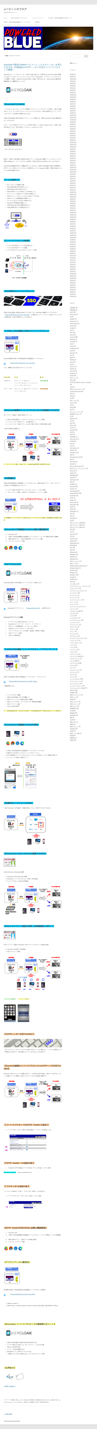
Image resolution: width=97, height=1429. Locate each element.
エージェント (73, 595)
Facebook (72, 373)
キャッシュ (73, 602)
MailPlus (72, 450)
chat (71, 344)
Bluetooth (72, 339)
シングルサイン (74, 618)
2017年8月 (73, 257)
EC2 (71, 364)
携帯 (71, 717)
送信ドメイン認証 (75, 733)
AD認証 (13, 1400)
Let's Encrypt (73, 439)
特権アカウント (74, 726)
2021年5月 (73, 183)
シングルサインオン (75, 620)
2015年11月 (73, 276)
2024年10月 (73, 97)
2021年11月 (73, 169)
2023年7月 (73, 126)
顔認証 (72, 740)
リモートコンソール (75, 681)
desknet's (72, 353)
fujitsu (71, 380)
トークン (72, 645)
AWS (71, 332)
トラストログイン (75, 642)
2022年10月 (73, 147)
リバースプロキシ (18, 1402)
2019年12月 (73, 212)
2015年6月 (73, 282)
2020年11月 (73, 194)
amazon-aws (73, 323)
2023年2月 (73, 137)
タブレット (73, 629)
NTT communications (76, 466)
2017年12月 (73, 255)
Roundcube (73, 504)
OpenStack (73, 479)
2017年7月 (73, 260)
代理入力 (26, 1402)
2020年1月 (73, 210)
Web (71, 550)
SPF (71, 516)
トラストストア (74, 640)
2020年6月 (73, 203)
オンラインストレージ (76, 599)
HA (71, 398)
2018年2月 (73, 251)
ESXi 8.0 (72, 366)
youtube (72, 577)
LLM (71, 445)
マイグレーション (75, 670)
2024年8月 (73, 101)
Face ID (72, 371)
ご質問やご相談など (10, 1386)
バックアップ (73, 649)
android (72, 325)
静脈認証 (72, 738)
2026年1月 (73, 76)
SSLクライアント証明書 (76, 522)
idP (71, 409)
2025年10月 (73, 79)
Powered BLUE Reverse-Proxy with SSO (17, 314)
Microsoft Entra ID (75, 457)
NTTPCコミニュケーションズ (78, 468)
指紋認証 (72, 713)
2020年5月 (73, 205)
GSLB (71, 396)
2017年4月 (73, 264)
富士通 (72, 710)
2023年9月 (73, 122)
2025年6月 (73, 83)
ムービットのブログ (15, 9)
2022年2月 (73, 162)
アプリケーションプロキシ (77, 590)
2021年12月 (73, 167)
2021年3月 (73, 187)
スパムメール (73, 622)
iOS (71, 421)
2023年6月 (73, 128)
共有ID (72, 699)
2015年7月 (73, 280)
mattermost (73, 452)
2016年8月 (73, 269)
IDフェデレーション (75, 411)
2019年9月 (73, 219)
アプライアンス (74, 588)
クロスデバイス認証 (75, 611)
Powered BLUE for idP (33, 608)
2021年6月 (73, 181)
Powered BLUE (74, 493)
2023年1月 (73, 140)
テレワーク (73, 633)
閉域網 (72, 735)
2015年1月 (73, 294)
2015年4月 (73, 287)
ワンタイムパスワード (76, 685)
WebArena (73, 552)
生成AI (72, 731)
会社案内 (37, 22)
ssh (71, 520)
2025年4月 (73, 88)
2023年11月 (73, 117)
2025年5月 (73, 85)
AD (71, 316)
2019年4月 (73, 228)
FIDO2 (72, 375)
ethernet (72, 368)
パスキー (72, 651)
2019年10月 (73, 217)
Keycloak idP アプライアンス (19, 18)
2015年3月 (73, 289)
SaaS (71, 507)
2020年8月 (73, 201)
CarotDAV (72, 341)
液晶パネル (73, 722)
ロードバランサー (75, 683)
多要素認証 (73, 708)
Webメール (73, 563)
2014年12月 (73, 296)
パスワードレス (74, 654)
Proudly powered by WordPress (12, 1421)
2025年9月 (73, 81)
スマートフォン (74, 624)
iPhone (72, 425)
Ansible (72, 328)
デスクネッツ (73, 636)
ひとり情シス (73, 584)
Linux (71, 443)
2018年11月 (73, 235)
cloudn (72, 346)
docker (72, 362)
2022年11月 (73, 144)
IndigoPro (72, 418)
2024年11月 (73, 94)
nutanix (72, 473)
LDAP (71, 434)
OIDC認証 (32, 1400)
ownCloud (72, 486)
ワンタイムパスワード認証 (77, 688)
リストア (72, 676)
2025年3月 (73, 90)
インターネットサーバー (38, 18)
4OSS (71, 312)
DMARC (72, 359)
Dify (71, 355)
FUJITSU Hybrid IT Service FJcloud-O (80, 382)
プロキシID (73, 665)
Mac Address (73, 448)
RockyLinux (73, 502)
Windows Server (74, 568)
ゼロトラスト (73, 627)
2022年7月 (73, 153)
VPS (71, 547)
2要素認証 (72, 310)
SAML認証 (38, 1400)
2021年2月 (73, 190)
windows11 (73, 570)
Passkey (72, 488)
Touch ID (72, 534)
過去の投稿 (8, 1414)
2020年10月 (73, 196)
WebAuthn (73, 554)
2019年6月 (73, 226)
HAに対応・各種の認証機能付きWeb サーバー (60, 18)
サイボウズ (73, 613)
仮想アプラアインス (75, 694)
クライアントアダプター (76, 606)
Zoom (71, 581)
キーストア (73, 604)
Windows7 (72, 572)
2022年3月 (73, 160)
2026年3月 (73, 74)
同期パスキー (73, 706)
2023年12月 (73, 115)
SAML (71, 509)
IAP (71, 405)
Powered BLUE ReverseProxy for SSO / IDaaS (23, 681)
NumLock (72, 470)
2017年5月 (73, 262)
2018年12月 (73, 233)
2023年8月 (73, 124)
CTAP (71, 350)
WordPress (73, 574)
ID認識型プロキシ (75, 414)
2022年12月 (73, 142)
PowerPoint (73, 495)
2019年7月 (73, 224)
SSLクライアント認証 (48, 1400)
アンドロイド (73, 593)
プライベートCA (74, 663)
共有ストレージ (74, 704)
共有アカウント (74, 701)
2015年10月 (73, 278)
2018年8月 (73, 242)
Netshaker (72, 461)
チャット (72, 631)
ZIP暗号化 (73, 579)
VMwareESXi (73, 543)
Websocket (73, 559)
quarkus (72, 500)
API (71, 330)
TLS (71, 531)
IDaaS (71, 407)
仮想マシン (73, 697)
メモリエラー (73, 672)
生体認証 (72, 728)
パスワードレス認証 (75, 656)
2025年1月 (73, 92)
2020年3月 (73, 208)
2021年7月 (73, 178)
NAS (71, 459)
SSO (56, 1400)
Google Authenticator (75, 391)
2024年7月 (73, 104)
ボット (72, 667)
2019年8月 (73, 221)
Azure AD (72, 337)
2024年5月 (73, 108)
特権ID (72, 724)
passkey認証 (73, 491)
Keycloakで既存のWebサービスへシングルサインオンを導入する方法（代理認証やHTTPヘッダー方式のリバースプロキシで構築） (33, 67)
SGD (71, 513)
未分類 (72, 719)
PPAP (71, 498)
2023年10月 (73, 119)
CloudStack (73, 348)
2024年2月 (73, 113)
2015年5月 (73, 285)
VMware (72, 541)
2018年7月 (73, 244)
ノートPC (72, 647)
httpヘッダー (19, 1400)
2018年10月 (73, 237)
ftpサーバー (73, 378)
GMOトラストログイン (76, 389)
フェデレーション (75, 658)
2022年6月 (73, 156)
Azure (71, 334)
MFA (71, 454)
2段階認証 (72, 307)
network (72, 464)
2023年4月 (73, 133)
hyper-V (72, 402)
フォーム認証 (73, 661)
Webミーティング (75, 561)
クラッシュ (73, 608)
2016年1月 (73, 271)
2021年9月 (73, 174)
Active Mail (73, 314)
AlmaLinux (73, 321)
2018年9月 (73, 239)
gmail (71, 387)
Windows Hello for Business (77, 565)
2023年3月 (73, 135)
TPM (71, 536)
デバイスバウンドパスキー (77, 638)
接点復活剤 (73, 715)
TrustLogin (73, 538)
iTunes (72, 427)
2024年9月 (73, 99)
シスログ (72, 615)
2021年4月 (73, 185)
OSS (71, 482)
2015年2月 (73, 291)
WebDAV (72, 556)
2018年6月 (73, 246)
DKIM (71, 357)
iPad (71, 423)
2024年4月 (73, 110)
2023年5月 (73, 131)
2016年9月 (73, 267)
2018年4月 (73, 248)
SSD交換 (72, 518)
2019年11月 (73, 214)
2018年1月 (73, 253)
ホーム (5, 18)
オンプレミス (73, 597)
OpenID (72, 477)
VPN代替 (72, 545)
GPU (71, 393)
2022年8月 (73, 151)
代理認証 (31, 1402)
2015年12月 (73, 273)
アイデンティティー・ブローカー (79, 586)
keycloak (25, 1400)
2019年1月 (73, 230)
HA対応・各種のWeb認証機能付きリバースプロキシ (17, 22)
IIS (71, 416)
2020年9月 (73, 199)
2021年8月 (73, 176)
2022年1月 (73, 165)
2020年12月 (73, 192)
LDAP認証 (73, 436)
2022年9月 (73, 149)
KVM (71, 432)
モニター (72, 674)
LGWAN (72, 441)
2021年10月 (73, 171)
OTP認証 (72, 484)
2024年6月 (73, 106)
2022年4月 (73, 158)
